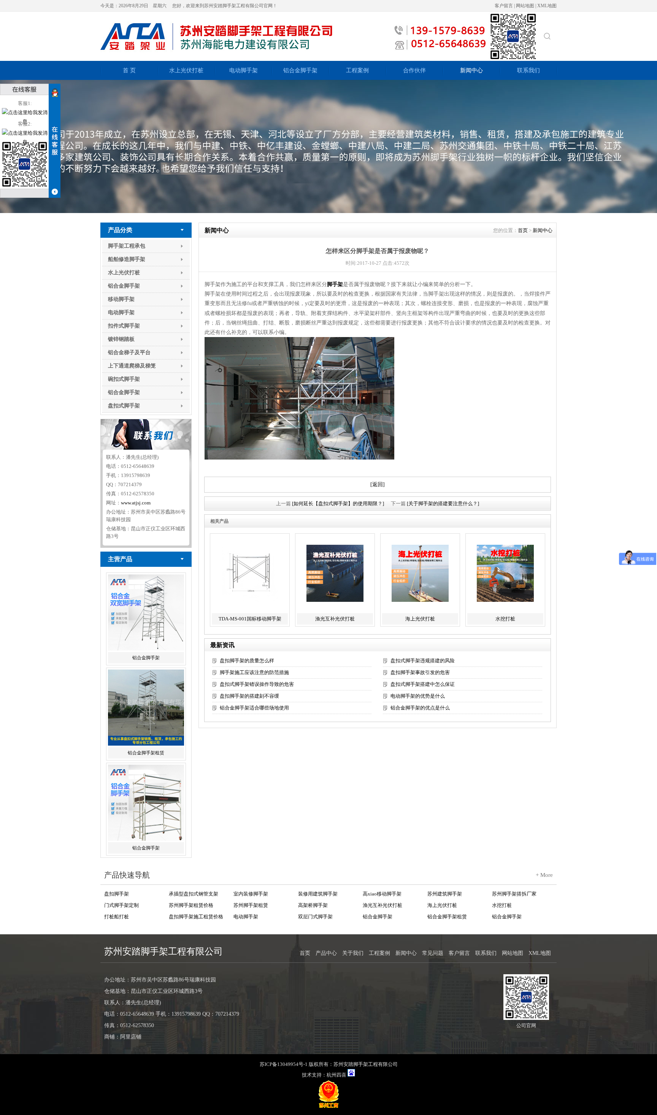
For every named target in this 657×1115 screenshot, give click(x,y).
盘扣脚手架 (116, 893)
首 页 (129, 70)
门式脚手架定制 (121, 905)
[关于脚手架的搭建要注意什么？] (443, 503)
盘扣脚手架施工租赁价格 (196, 916)
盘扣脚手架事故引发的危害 (420, 672)
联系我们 (528, 70)
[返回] (377, 484)
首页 (523, 230)
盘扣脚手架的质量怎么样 (247, 660)
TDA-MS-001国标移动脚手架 (250, 619)
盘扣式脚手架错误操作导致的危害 (257, 684)
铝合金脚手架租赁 (146, 751)
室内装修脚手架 (250, 893)
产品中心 (326, 953)
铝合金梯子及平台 (129, 352)
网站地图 (525, 5)
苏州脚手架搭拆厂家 (514, 893)
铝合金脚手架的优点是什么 (420, 708)
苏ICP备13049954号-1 (284, 1064)
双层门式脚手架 (315, 916)
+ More (544, 875)
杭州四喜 (336, 1075)
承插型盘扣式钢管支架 (193, 893)
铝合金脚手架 (300, 70)
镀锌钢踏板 (121, 339)
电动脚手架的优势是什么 (417, 696)
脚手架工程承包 (126, 246)
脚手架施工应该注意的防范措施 (254, 672)
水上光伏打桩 (186, 70)
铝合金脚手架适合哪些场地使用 (254, 708)
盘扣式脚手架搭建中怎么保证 (422, 684)
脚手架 (335, 284)
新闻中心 (471, 70)
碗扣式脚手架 (124, 379)
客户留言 (504, 5)
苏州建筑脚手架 (444, 893)
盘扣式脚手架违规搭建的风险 (422, 660)
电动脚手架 (243, 70)
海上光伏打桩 (420, 619)
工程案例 (357, 70)
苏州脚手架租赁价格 (191, 905)
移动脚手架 (121, 299)
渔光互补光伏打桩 (335, 619)
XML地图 (547, 5)
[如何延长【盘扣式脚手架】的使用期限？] (338, 503)
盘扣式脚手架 (124, 406)
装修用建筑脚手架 (318, 893)
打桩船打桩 (116, 916)
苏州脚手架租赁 (250, 905)
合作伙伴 (414, 70)
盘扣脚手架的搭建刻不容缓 (249, 696)
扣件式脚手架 (124, 326)
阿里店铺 (130, 1037)
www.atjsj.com (136, 503)
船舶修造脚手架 (126, 259)
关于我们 (352, 953)
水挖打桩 (505, 619)
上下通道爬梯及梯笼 (132, 366)
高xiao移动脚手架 (382, 893)
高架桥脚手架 (313, 905)
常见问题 (432, 953)
